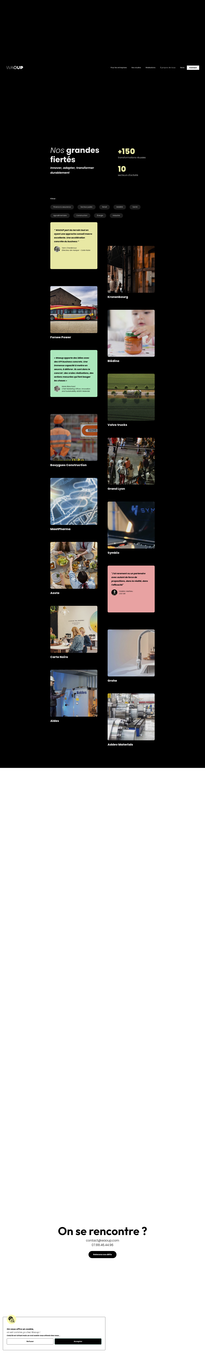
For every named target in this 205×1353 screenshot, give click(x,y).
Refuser (30, 1341)
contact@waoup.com (102, 1240)
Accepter (78, 1341)
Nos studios (136, 67)
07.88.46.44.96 (102, 1245)
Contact (193, 67)
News (182, 67)
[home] (15, 67)
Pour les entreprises (119, 67)
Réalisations (150, 67)
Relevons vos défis (102, 1254)
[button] (168, 67)
